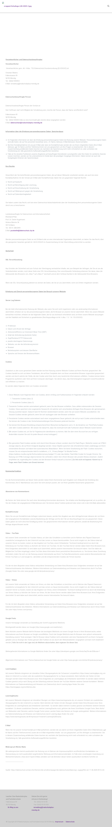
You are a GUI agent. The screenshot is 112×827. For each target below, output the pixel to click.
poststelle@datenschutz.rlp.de (22, 231)
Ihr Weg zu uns (12, 807)
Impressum (59, 822)
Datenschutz (70, 822)
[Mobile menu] (101, 6)
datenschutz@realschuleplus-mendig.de (26, 123)
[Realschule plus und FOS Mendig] (17, 6)
